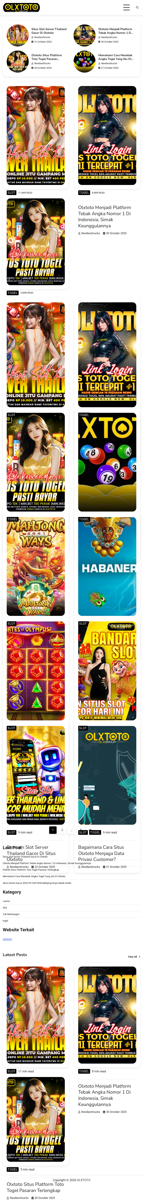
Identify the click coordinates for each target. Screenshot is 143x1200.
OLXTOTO (83, 1180)
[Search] (137, 7)
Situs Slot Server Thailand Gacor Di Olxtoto (48, 31)
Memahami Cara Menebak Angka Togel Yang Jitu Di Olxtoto (115, 59)
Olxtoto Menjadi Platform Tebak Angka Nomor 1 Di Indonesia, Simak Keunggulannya (115, 34)
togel (84, 192)
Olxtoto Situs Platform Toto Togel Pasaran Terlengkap (46, 59)
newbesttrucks (42, 37)
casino (6, 901)
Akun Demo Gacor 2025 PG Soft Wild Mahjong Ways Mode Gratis (37, 883)
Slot (11, 192)
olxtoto (7, 939)
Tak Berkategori (11, 914)
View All (132, 956)
